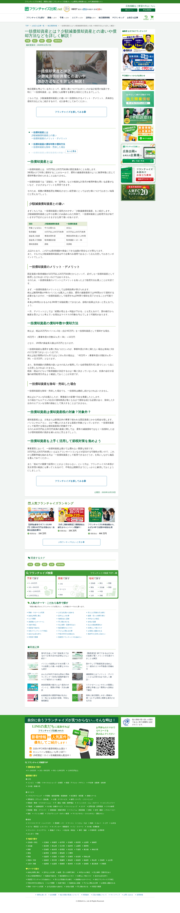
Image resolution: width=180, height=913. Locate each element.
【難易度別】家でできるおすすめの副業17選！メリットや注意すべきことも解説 (100, 656)
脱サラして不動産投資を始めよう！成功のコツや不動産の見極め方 (100, 666)
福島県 (94, 842)
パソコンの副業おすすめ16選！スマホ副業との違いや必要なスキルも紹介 (55, 666)
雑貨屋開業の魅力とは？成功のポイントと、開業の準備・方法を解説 (55, 687)
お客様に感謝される (95, 631)
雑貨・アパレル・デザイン (75, 783)
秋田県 (78, 842)
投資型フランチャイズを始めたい (70, 637)
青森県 (54, 842)
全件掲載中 (87, 9)
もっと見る (71, 151)
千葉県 (78, 849)
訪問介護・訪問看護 (96, 806)
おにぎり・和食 (33, 834)
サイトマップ (115, 895)
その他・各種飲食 (93, 827)
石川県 (62, 846)
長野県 (86, 846)
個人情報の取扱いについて (69, 895)
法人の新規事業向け (95, 625)
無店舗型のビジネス (65, 628)
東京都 (86, 849)
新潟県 (46, 846)
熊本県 (70, 864)
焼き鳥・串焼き (69, 830)
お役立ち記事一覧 (38, 26)
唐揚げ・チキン (55, 830)
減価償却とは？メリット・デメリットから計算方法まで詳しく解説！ (100, 677)
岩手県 (62, 842)
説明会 (91, 18)
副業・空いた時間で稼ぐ (96, 616)
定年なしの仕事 (63, 616)
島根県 (86, 860)
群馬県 (62, 849)
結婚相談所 (39, 806)
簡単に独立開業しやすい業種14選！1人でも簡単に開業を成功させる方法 (100, 698)
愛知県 (62, 853)
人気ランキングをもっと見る (70, 542)
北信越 (101, 587)
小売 (61, 584)
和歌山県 (87, 857)
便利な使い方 (42, 895)
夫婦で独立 (32, 625)
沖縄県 (103, 864)
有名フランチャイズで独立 (37, 631)
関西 (109, 587)
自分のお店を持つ (34, 634)
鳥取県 (78, 860)
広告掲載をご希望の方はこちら (140, 6)
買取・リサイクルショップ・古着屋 (49, 783)
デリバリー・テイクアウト (37, 830)
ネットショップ (71, 806)
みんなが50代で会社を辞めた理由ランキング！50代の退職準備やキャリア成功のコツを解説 (55, 677)
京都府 (54, 857)
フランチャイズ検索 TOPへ (102, 573)
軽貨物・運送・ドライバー (37, 810)
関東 (109, 583)
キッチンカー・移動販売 (60, 827)
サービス (63, 589)
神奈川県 (95, 849)
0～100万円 (33, 583)
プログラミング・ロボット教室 (58, 814)
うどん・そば (82, 823)
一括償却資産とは (39, 132)
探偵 (89, 810)
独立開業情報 (104, 18)
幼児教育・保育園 (77, 796)
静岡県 (54, 853)
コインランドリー (108, 803)
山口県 (110, 860)
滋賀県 (46, 857)
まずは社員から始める (66, 612)
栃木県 (54, 849)
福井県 (70, 846)
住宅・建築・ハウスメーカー (105, 810)
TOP (27, 26)
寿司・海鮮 (83, 830)
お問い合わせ (128, 895)
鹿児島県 (95, 864)
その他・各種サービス (55, 806)
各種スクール (91, 796)
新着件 (97, 9)
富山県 (54, 846)
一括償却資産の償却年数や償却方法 (48, 144)
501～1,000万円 (34, 591)
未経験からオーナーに (36, 622)
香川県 (54, 860)
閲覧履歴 (146, 19)
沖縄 (101, 595)
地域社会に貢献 (63, 619)
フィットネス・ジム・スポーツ (88, 803)
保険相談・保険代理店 (58, 810)
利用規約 (86, 895)
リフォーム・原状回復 (77, 810)
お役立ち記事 (132, 18)
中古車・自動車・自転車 (97, 783)
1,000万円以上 (34, 595)
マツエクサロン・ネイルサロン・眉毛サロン (88, 814)
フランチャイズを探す (35, 18)
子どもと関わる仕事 (65, 631)
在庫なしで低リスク (95, 628)
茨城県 (46, 849)
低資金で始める (34, 628)
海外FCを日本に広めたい (97, 634)
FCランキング (118, 18)
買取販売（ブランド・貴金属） (39, 799)
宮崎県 (86, 864)
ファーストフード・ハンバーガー (39, 823)
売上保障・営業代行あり (67, 625)
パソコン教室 (38, 814)
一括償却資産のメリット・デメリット (49, 138)
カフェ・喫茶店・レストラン (38, 827)
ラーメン (70, 823)
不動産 (30, 806)
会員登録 (148, 10)
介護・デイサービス (60, 799)
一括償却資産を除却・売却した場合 (48, 147)
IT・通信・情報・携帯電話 (64, 803)
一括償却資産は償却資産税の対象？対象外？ (52, 153)
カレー (98, 823)
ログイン (130, 10)
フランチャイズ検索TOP (37, 762)
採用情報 (140, 895)
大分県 (78, 864)
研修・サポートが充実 (36, 612)
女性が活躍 (92, 622)
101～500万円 (34, 587)
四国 (92, 591)
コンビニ (31, 783)
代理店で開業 (33, 637)
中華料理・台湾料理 (97, 830)
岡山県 (94, 860)
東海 (92, 587)
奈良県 (78, 857)
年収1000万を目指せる (66, 634)
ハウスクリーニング (35, 796)
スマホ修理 (110, 806)
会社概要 (53, 895)
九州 (92, 595)
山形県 (86, 842)
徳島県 (46, 860)
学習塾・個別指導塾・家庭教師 (56, 796)
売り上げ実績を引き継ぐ (96, 612)
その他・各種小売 (34, 786)
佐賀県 (54, 864)
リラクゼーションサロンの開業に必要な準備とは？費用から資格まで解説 (100, 687)
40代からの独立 (93, 619)
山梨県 (78, 846)
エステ (83, 806)
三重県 (70, 853)
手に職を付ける (63, 622)
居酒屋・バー (59, 823)
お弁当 (113, 823)
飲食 (61, 595)
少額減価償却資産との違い (44, 135)
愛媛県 (62, 860)
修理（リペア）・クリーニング (82, 799)
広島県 (102, 860)
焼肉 (91, 823)
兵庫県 (70, 857)
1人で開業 (32, 619)
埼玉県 (70, 849)
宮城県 (70, 842)
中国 (101, 591)
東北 (101, 583)
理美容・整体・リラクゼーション (39, 803)
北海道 (93, 583)
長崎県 (62, 864)
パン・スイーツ (77, 827)
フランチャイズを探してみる (69, 112)
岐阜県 (46, 853)
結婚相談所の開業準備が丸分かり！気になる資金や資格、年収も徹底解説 (55, 698)
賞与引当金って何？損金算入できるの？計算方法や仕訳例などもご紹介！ (55, 656)
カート (152, 19)
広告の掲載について (100, 895)
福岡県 (46, 864)
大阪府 (62, 857)
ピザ (106, 823)
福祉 (29, 814)
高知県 (70, 860)
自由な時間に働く (34, 616)
